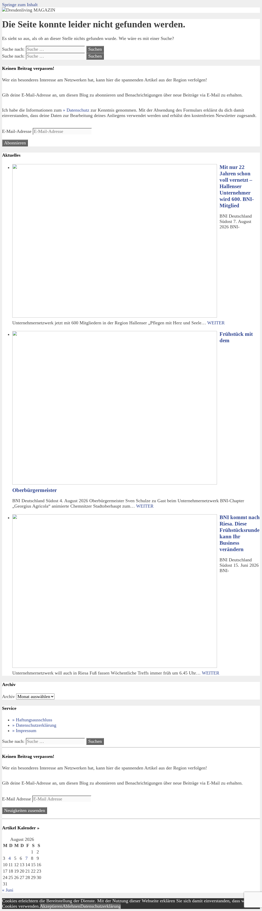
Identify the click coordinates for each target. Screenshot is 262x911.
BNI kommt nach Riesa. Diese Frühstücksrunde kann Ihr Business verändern (240, 533)
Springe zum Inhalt (20, 4)
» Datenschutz (76, 110)
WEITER (216, 322)
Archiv (8, 696)
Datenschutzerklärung (100, 906)
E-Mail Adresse (17, 798)
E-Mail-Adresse (17, 131)
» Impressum (24, 730)
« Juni (7, 890)
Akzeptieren (51, 906)
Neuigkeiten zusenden (24, 810)
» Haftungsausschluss (32, 719)
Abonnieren (15, 142)
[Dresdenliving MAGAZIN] (28, 10)
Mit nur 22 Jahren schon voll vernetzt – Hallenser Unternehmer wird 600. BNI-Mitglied (237, 186)
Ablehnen (71, 906)
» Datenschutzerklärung (34, 725)
